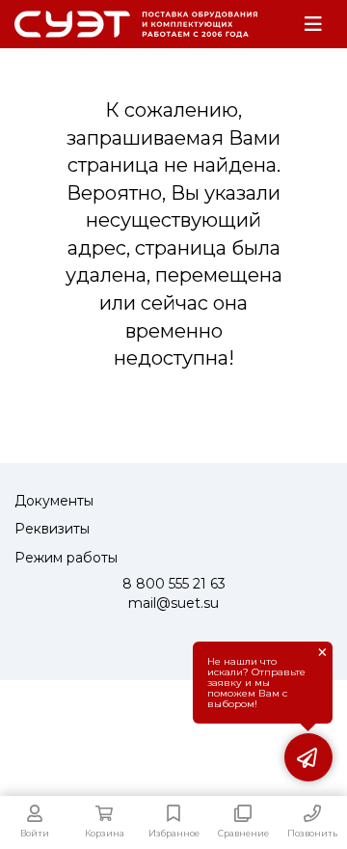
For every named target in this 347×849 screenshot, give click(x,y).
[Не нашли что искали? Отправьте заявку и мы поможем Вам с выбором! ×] (308, 757)
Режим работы (66, 557)
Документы (53, 500)
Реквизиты (52, 528)
